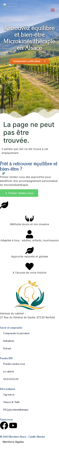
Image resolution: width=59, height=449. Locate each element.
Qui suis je (8, 394)
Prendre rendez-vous (14, 363)
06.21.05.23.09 (10, 379)
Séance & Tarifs (11, 402)
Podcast (7, 348)
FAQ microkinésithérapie (16, 409)
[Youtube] (13, 425)
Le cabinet (8, 371)
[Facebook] (4, 425)
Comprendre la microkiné (16, 333)
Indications (8, 340)
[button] (53, 10)
